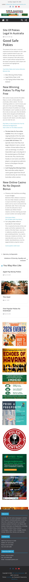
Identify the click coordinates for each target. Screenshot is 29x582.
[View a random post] (26, 20)
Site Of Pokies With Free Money (13, 219)
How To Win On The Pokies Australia (12, 127)
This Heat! (6, 297)
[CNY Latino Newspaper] (3, 20)
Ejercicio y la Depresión (10, 254)
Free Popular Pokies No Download (11, 310)
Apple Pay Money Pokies (12, 272)
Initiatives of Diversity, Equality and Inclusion (15, 259)
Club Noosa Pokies (10, 217)
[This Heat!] (14, 282)
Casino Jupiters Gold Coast (12, 245)
